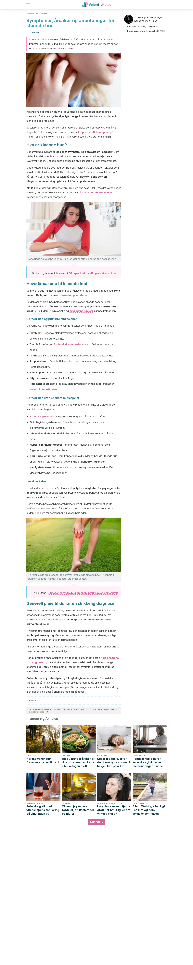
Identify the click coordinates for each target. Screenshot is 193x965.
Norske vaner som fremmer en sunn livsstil (42, 760)
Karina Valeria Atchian (145, 21)
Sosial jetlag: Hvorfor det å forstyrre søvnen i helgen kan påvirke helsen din (113, 762)
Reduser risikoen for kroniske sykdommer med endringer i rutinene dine (149, 762)
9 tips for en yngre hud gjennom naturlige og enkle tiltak (83, 592)
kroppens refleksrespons (93, 132)
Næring (66, 803)
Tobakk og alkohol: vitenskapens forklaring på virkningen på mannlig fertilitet (42, 810)
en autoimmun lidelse (43, 389)
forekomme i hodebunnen (96, 192)
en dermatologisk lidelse (71, 295)
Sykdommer (41, 14)
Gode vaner (103, 756)
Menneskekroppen (35, 803)
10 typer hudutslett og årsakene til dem (93, 273)
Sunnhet (30, 14)
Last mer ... (96, 821)
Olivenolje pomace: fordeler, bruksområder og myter (78, 810)
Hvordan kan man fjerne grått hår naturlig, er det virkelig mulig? (113, 810)
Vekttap (66, 756)
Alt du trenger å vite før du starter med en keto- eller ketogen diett (78, 762)
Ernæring (31, 756)
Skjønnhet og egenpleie (109, 803)
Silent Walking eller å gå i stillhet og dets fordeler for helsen (149, 810)
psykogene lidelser (81, 310)
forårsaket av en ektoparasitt (72, 344)
